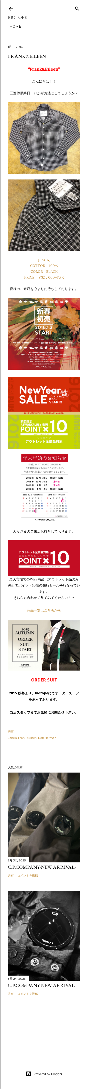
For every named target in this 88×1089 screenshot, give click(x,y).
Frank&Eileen (27, 738)
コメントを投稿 (27, 875)
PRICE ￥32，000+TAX (44, 277)
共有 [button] (11, 731)
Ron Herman (47, 738)
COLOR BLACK (44, 271)
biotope (17, 17)
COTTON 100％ (44, 266)
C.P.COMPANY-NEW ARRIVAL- (42, 867)
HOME (15, 26)
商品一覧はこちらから (44, 610)
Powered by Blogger (47, 1074)
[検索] (77, 7)
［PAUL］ (44, 260)
